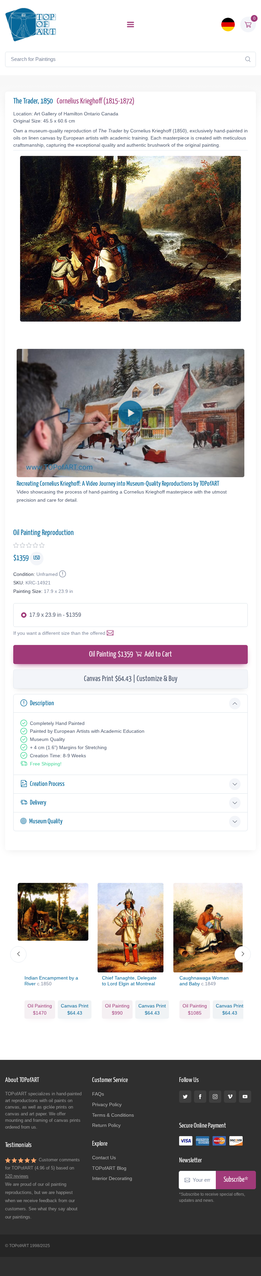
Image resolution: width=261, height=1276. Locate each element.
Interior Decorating (112, 1178)
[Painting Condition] (62, 574)
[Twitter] (185, 1097)
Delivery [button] (38, 802)
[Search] (247, 59)
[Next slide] (242, 954)
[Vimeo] (230, 1097)
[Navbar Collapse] (130, 24)
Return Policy (106, 1125)
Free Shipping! (46, 763)
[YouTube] (245, 1097)
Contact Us (104, 1157)
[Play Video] (130, 413)
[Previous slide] (18, 954)
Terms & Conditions (113, 1115)
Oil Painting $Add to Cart (130, 654)
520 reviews (17, 1176)
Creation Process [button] (47, 784)
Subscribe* (236, 1180)
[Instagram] (215, 1097)
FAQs (98, 1094)
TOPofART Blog (109, 1168)
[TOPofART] (30, 24)
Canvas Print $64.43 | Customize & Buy (130, 679)
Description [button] (42, 703)
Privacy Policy (107, 1104)
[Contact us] (111, 633)
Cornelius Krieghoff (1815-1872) (96, 101)
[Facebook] (200, 1097)
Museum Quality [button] (46, 821)
